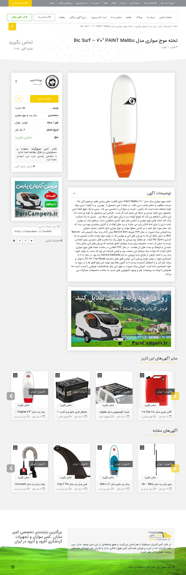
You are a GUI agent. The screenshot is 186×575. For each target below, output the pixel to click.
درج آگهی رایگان (65, 3)
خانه (175, 26)
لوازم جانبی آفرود (145, 416)
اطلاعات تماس (44, 99)
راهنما (52, 3)
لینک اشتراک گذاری (48, 226)
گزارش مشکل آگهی (24, 166)
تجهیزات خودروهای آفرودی (98, 416)
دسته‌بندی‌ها (43, 17)
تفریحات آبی (165, 26)
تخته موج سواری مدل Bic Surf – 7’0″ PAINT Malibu (125, 40)
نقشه (105, 3)
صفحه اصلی (135, 3)
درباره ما (123, 3)
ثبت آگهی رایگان (19, 17)
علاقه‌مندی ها (149, 3)
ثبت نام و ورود (81, 3)
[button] (121, 194)
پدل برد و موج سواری (145, 26)
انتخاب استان (19, 3)
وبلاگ (113, 3)
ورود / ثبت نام (167, 3)
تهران (173, 47)
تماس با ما (95, 3)
